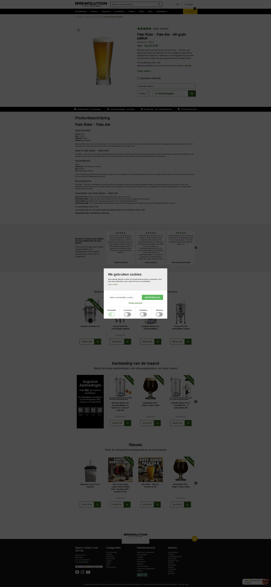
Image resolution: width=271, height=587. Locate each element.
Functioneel (127, 310)
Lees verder (113, 284)
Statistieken (143, 310)
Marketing (159, 310)
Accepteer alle (152, 297)
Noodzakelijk (111, 310)
